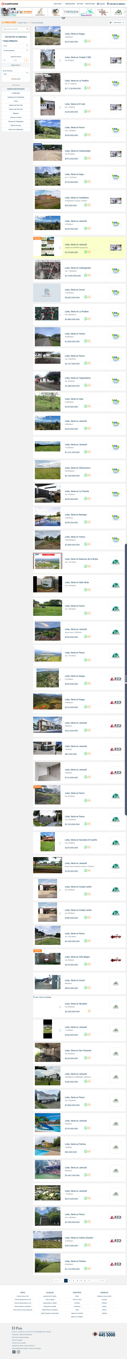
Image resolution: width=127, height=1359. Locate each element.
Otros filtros (15, 65)
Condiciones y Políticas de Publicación (22, 1334)
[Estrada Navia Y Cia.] (118, 12)
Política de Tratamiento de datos (20, 1337)
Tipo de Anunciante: (7, 71)
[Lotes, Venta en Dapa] (47, 176)
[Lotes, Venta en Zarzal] (47, 293)
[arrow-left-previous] (62, 1280)
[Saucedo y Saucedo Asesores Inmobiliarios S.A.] (24, 12)
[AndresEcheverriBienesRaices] (116, 983)
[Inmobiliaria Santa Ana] (39, 12)
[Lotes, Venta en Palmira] (47, 1145)
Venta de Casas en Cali (23, 1296)
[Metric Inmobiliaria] (55, 12)
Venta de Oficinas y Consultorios (22, 1306)
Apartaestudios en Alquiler (50, 1303)
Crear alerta (16, 79)
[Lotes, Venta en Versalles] (47, 1007)
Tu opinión (126, 678)
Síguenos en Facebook (77, 1313)
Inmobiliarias (70, 4)
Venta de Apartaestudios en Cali (22, 1303)
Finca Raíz (58, 4)
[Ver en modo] (110, 23)
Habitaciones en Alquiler (50, 1306)
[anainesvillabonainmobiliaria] (116, 562)
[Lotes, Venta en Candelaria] (47, 199)
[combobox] (15, 29)
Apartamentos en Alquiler (49, 1296)
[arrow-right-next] (97, 1280)
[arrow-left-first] (57, 1281)
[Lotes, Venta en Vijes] (47, 402)
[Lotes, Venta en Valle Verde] (47, 584)
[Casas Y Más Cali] (87, 12)
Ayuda (77, 1310)
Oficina (77, 1296)
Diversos (104, 1310)
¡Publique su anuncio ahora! (104, 1296)
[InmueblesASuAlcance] (116, 37)
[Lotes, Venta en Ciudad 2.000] (47, 59)
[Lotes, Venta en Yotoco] (47, 336)
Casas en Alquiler (49, 1299)
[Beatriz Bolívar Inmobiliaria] (102, 12)
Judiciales (104, 1313)
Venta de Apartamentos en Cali (23, 1299)
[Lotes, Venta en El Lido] (47, 105)
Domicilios (77, 1303)
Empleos (104, 1306)
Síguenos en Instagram (77, 1316)
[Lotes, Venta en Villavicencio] (47, 469)
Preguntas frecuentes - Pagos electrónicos (23, 1346)
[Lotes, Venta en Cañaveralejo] (47, 152)
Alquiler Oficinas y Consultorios (50, 1310)
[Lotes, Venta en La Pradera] (47, 82)
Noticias (80, 4)
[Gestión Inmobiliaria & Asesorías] (8, 12)
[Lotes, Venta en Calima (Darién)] (47, 1239)
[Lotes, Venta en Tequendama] (47, 381)
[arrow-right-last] (102, 1281)
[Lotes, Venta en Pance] (47, 129)
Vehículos (104, 1303)
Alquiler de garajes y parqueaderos (50, 1313)
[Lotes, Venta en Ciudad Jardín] (47, 888)
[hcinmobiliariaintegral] (116, 937)
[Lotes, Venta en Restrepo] (47, 516)
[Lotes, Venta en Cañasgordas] (47, 269)
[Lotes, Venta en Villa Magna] (47, 958)
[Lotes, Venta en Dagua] (47, 35)
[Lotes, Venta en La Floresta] (47, 493)
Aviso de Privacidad (17, 1340)
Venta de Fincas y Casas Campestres (22, 1310)
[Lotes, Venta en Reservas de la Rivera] (47, 560)
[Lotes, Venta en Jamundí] (47, 222)
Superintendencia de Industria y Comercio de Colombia (26, 1348)
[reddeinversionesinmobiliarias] (116, 679)
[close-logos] (63, 17)
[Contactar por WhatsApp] (86, 42)
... (93, 1281)
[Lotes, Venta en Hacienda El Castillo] (47, 841)
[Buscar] (27, 29)
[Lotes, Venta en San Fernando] (47, 1052)
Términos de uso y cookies (19, 1343)
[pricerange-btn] (26, 60)
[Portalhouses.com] (71, 12)
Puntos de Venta (77, 1299)
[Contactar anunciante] (89, 42)
